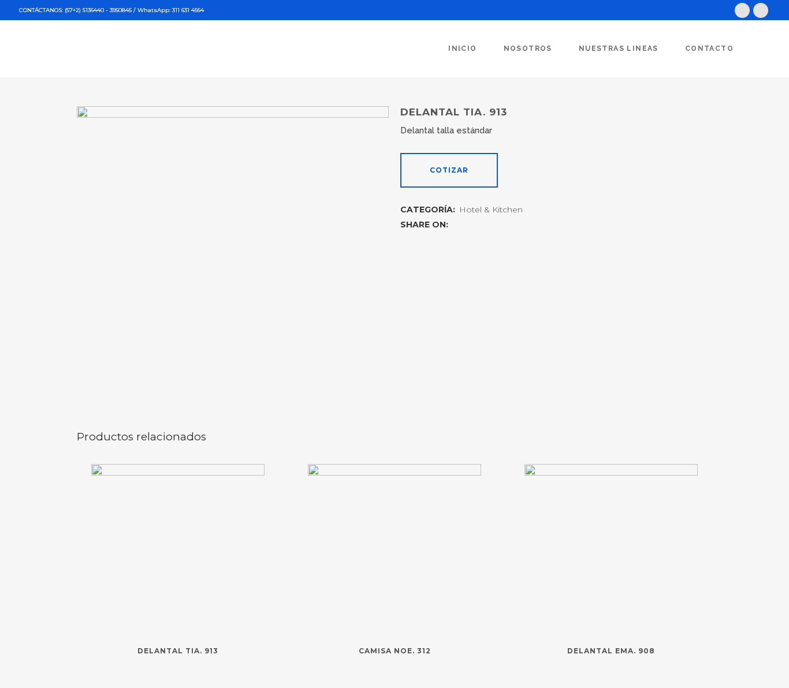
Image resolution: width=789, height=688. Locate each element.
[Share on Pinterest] (494, 224)
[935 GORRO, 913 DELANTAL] (233, 262)
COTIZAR (449, 170)
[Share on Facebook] (456, 224)
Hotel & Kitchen (491, 209)
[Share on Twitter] (469, 224)
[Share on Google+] (481, 224)
